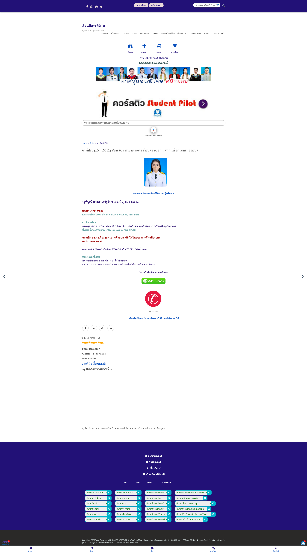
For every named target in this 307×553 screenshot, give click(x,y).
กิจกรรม (126, 33)
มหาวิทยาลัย (144, 33)
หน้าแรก (104, 33)
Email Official (190, 540)
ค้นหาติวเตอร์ (219, 33)
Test (138, 482)
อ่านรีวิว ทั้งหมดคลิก (94, 363)
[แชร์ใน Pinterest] (102, 328)
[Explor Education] (130, 46)
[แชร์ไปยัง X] (94, 328)
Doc (126, 482)
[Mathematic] (144, 46)
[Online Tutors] (174, 46)
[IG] (91, 6)
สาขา (134, 33)
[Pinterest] (96, 6)
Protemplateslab (161, 540)
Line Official (203, 540)
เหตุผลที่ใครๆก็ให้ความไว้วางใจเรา (174, 33)
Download (166, 482)
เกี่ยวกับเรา (115, 33)
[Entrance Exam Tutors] (159, 46)
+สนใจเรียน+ (141, 5)
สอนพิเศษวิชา (196, 33)
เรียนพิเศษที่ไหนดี (155, 474)
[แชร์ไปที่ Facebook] (85, 328)
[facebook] (87, 6)
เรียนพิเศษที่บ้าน (93, 25)
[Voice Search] (153, 130)
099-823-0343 (176, 540)
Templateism (148, 540)
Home (84, 143)
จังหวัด (155, 33)
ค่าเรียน (207, 33)
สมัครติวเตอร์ (156, 5)
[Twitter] (101, 6)
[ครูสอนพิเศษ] (153, 86)
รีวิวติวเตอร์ (154, 462)
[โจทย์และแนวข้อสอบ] (303, 543)
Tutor (92, 143)
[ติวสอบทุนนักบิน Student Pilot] (153, 117)
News (149, 482)
